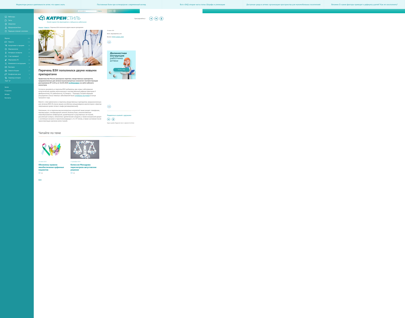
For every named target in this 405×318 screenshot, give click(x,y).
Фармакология (19, 49)
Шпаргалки (12, 24)
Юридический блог (14, 27)
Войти (110, 11)
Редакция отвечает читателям (18, 31)
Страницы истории (19, 78)
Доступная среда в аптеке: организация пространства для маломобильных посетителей (283, 4)
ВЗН (40, 180)
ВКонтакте (156, 19)
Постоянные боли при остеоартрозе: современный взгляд (121, 4)
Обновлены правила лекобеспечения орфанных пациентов (51, 166)
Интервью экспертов (19, 53)
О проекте (8, 91)
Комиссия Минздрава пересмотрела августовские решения (83, 166)
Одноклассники (161, 19)
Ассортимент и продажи (19, 45)
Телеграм (151, 19)
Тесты (10, 20)
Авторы (7, 94)
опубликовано (74, 83)
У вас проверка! (19, 56)
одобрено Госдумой (82, 95)
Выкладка (19, 67)
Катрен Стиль (42, 23)
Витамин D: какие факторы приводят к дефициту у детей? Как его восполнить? (364, 4)
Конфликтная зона (19, 74)
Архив (7, 87)
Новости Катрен (19, 71)
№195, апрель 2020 (118, 37)
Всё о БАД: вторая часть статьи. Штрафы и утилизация (202, 4)
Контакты (8, 98)
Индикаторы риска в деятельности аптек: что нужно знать (40, 4)
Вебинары (11, 17)
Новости (19, 42)
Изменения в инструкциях (19, 63)
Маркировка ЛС (19, 60)
